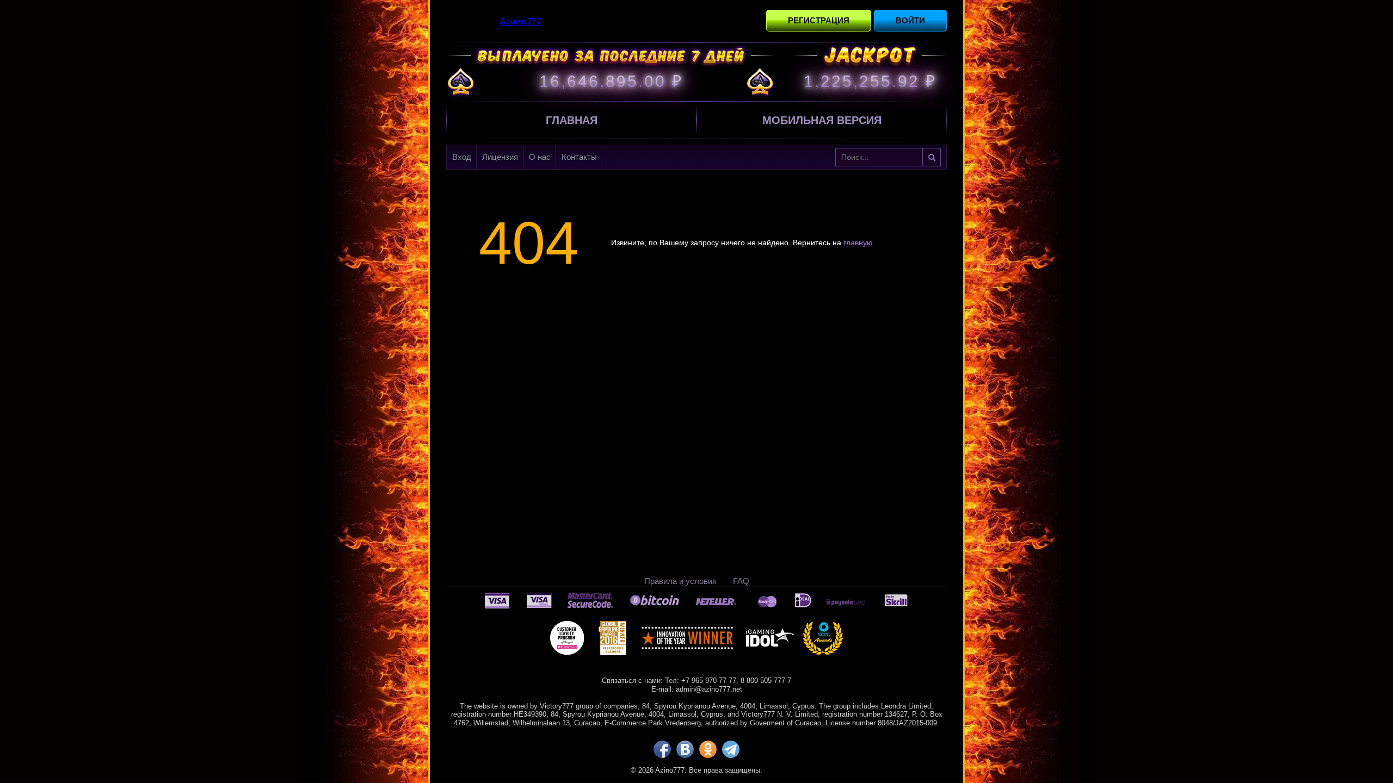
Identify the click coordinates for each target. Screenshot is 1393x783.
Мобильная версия (822, 120)
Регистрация (818, 20)
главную (858, 242)
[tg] (730, 749)
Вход (461, 156)
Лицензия (500, 156)
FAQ (741, 581)
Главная (571, 120)
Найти (931, 157)
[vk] (685, 749)
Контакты (579, 156)
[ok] (708, 749)
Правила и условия (680, 581)
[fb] (662, 749)
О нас (540, 156)
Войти (910, 20)
